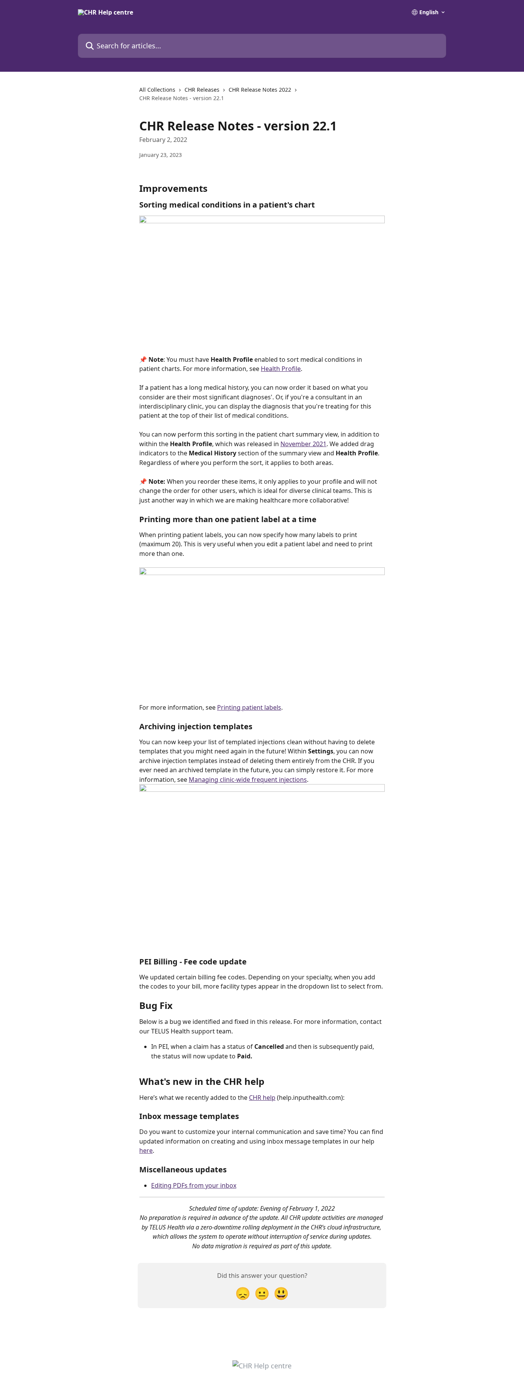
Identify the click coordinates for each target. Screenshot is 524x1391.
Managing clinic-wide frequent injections (248, 779)
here (146, 1150)
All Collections (157, 89)
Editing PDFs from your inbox (193, 1185)
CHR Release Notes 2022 (260, 89)
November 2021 (303, 444)
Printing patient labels (249, 707)
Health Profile (281, 368)
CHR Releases (202, 89)
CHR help (262, 1097)
